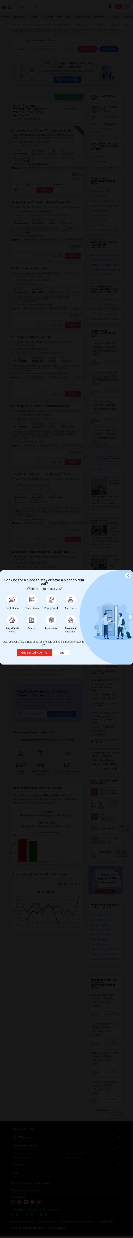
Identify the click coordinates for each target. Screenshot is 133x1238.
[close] (128, 575)
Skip (62, 652)
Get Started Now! (32, 652)
